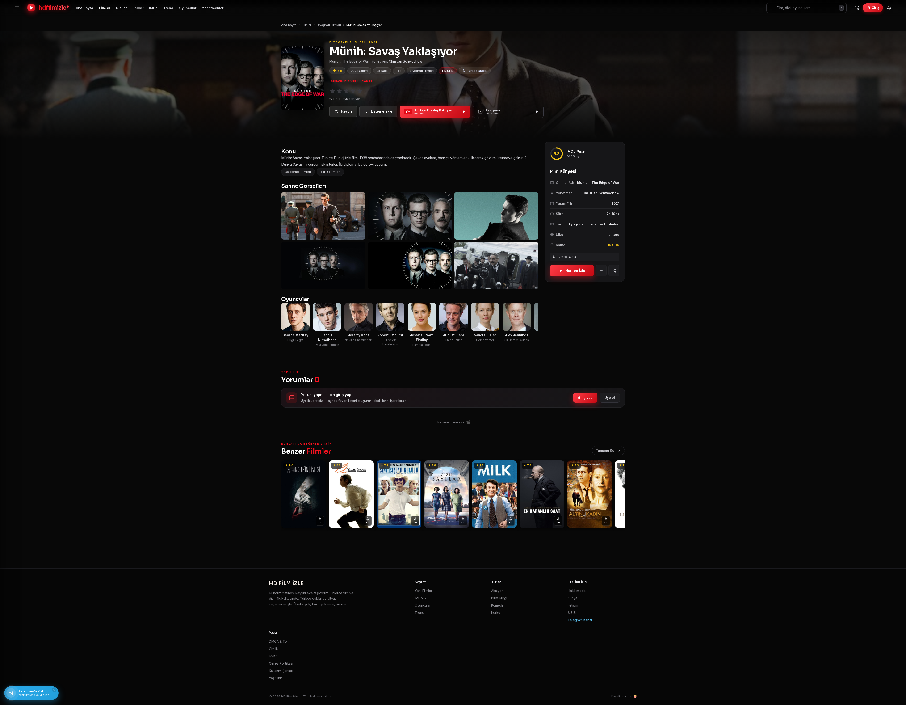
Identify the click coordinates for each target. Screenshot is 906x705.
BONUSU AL (484, 337)
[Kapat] (498, 289)
